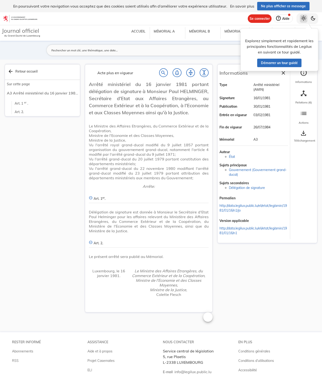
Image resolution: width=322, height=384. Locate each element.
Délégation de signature (247, 188)
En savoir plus (242, 6)
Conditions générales (254, 351)
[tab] (303, 76)
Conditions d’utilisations (256, 361)
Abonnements (22, 351)
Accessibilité (247, 370)
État (232, 157)
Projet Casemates (101, 361)
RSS (15, 361)
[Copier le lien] (242, 198)
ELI (89, 370)
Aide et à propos (99, 351)
